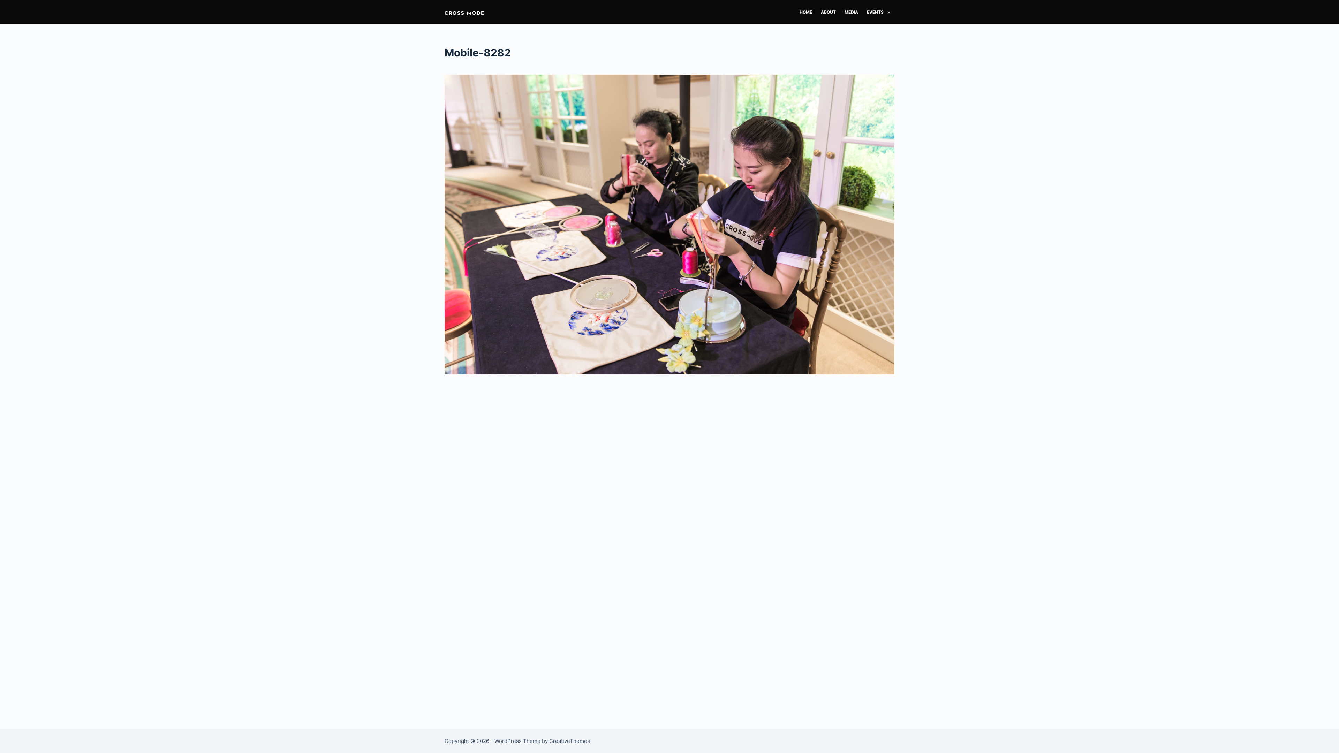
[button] (464, 12)
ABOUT (828, 12)
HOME (806, 12)
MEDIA (851, 12)
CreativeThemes (569, 741)
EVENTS (875, 12)
